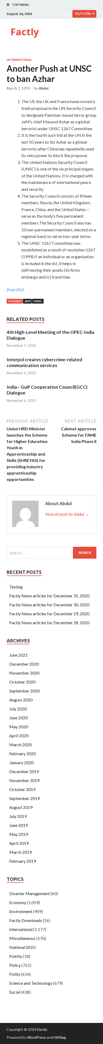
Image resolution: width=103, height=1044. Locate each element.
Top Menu (20, 5)
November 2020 (24, 672)
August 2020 (20, 699)
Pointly (15, 956)
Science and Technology (30, 983)
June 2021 (18, 654)
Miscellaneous (22, 938)
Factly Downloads (25, 920)
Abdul (44, 88)
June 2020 (18, 717)
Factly (25, 31)
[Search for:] (51, 553)
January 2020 (21, 762)
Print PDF (16, 289)
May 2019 (18, 834)
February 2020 (22, 753)
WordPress (36, 1037)
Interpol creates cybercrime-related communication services (44, 362)
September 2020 (24, 690)
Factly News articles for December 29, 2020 (49, 613)
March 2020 (20, 744)
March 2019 (20, 852)
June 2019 (18, 825)
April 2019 (19, 843)
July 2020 (18, 708)
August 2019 (20, 807)
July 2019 (18, 816)
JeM (27, 301)
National (17, 947)
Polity (14, 974)
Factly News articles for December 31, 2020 (49, 595)
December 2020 (24, 663)
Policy (15, 965)
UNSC (37, 301)
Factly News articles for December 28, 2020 (49, 622)
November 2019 (24, 780)
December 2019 (24, 771)
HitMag (60, 1037)
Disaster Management (29, 893)
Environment (20, 911)
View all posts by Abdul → (67, 513)
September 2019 (24, 798)
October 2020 (22, 681)
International (19, 59)
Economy (17, 902)
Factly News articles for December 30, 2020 (49, 604)
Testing (16, 586)
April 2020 (19, 735)
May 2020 (18, 726)
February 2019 (22, 861)
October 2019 (22, 789)
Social (14, 991)
